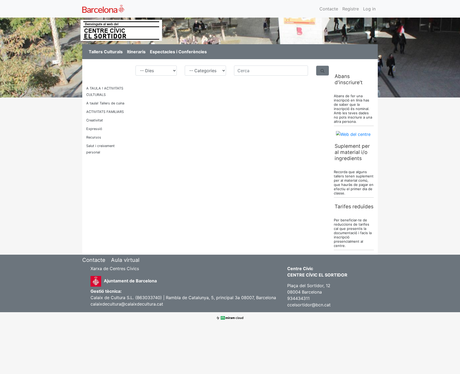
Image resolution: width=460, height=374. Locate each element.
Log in (369, 8)
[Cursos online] (353, 133)
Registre (350, 8)
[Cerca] (322, 71)
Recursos (93, 137)
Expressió (94, 129)
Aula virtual (125, 260)
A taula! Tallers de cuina (105, 103)
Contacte (328, 8)
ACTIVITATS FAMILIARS (105, 112)
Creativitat (94, 120)
